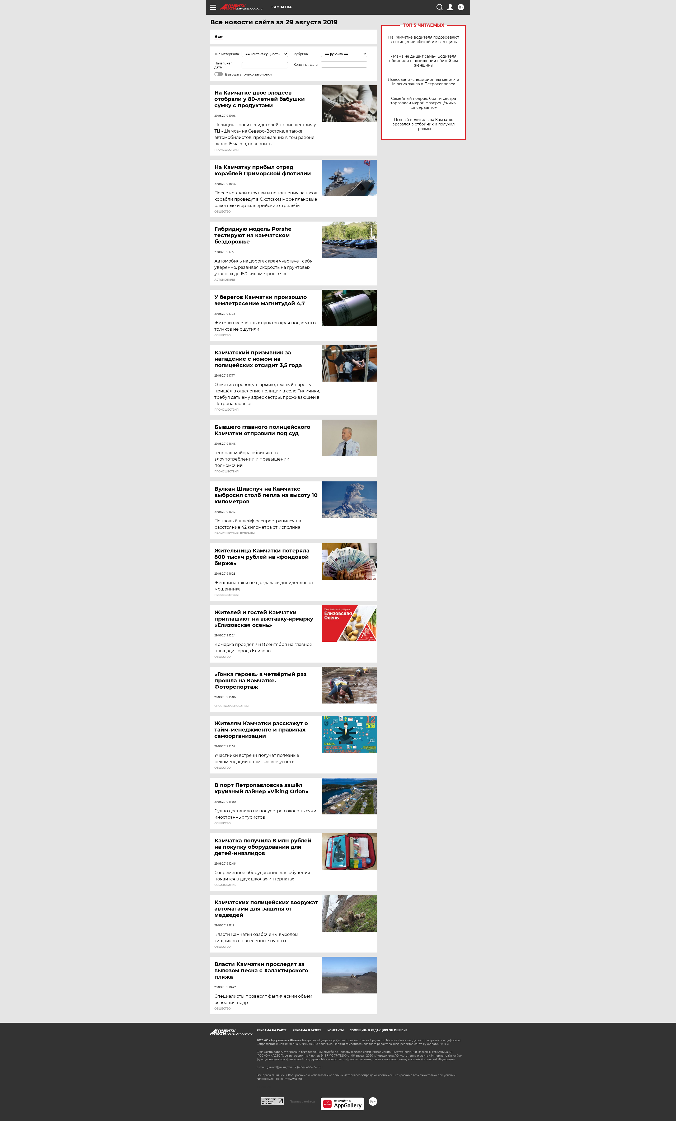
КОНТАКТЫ (335, 1030)
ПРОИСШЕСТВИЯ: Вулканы (234, 533)
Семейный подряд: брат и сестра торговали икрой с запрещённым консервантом (424, 103)
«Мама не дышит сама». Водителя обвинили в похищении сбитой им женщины (423, 61)
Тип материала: (227, 54)
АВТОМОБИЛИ (224, 280)
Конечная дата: (306, 65)
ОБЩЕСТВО (222, 211)
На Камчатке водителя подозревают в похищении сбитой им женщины (423, 39)
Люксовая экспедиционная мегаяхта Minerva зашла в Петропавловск (423, 81)
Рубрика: (301, 54)
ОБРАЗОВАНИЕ (225, 885)
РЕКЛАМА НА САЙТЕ (272, 1030)
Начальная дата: (223, 65)
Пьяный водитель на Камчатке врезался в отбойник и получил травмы (423, 124)
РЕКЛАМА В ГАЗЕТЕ (307, 1030)
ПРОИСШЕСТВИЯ (226, 150)
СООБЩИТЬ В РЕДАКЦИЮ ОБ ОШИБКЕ (378, 1030)
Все (218, 36)
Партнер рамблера (302, 1101)
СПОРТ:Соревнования (231, 706)
